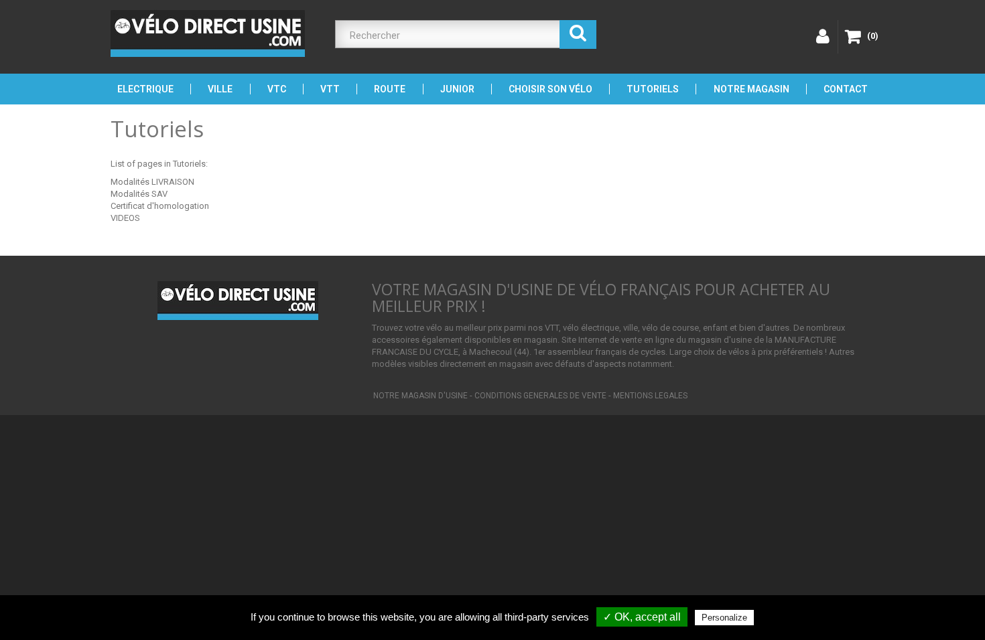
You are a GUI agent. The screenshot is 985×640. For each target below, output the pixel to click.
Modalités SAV (139, 194)
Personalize (724, 618)
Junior (457, 89)
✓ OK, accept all (642, 617)
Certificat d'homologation (160, 206)
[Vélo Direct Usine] (208, 33)
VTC (276, 89)
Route (389, 89)
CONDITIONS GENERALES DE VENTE (540, 395)
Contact (846, 89)
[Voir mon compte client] (821, 37)
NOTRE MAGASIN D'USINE (420, 395)
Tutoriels (653, 89)
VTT (330, 89)
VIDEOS (125, 218)
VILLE (220, 89)
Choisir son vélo (550, 89)
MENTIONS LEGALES (650, 395)
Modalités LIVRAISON (152, 182)
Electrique (145, 89)
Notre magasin (751, 89)
